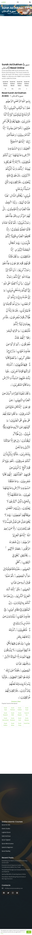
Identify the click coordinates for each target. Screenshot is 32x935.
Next (19, 701)
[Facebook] (4, 893)
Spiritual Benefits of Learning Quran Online (14, 874)
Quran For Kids (6, 825)
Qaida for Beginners (7, 847)
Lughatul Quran (6, 832)
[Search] (30, 2)
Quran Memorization (8, 843)
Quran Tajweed (6, 840)
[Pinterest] (17, 893)
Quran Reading (6, 851)
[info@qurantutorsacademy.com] (3, 888)
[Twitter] (8, 893)
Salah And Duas (6, 836)
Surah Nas (26, 723)
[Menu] (18, 2)
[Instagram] (13, 893)
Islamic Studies (6, 828)
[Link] (3, 2)
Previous (14, 701)
